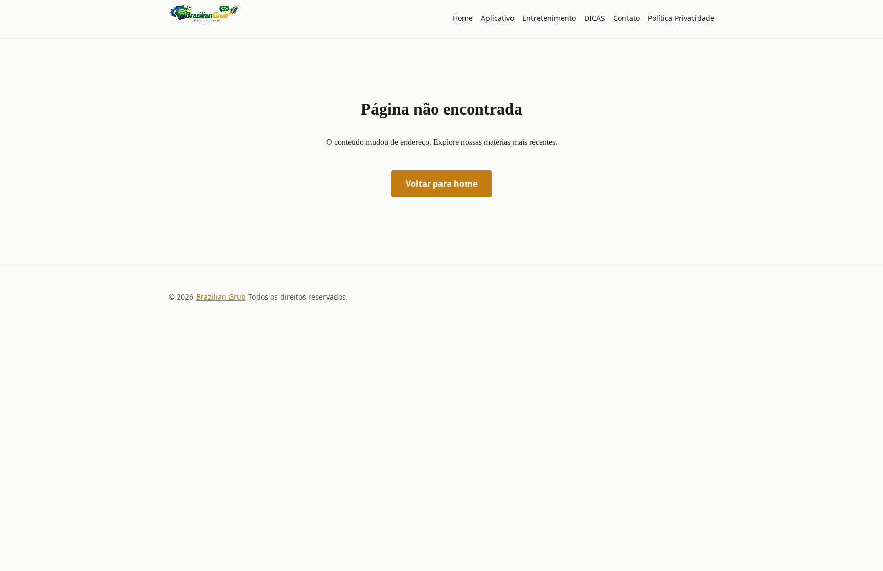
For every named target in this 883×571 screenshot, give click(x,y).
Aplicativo (497, 18)
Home (463, 18)
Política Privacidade (681, 18)
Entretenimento (549, 18)
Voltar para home (441, 183)
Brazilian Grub (221, 297)
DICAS (594, 18)
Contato (626, 18)
